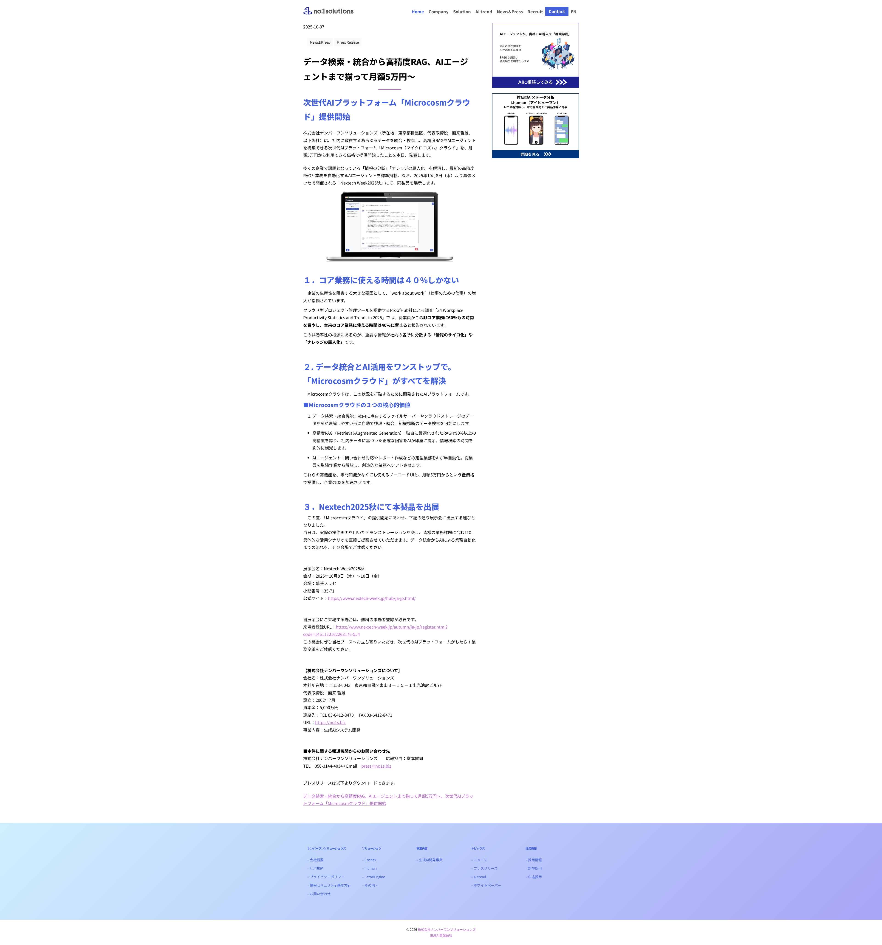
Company (439, 11)
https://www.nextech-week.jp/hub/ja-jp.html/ (372, 598)
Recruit (535, 11)
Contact (557, 11)
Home (418, 11)
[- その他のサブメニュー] (377, 885)
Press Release (348, 42)
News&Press (510, 11)
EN (574, 11)
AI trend (483, 11)
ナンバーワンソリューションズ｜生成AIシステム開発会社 (328, 14)
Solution (462, 11)
